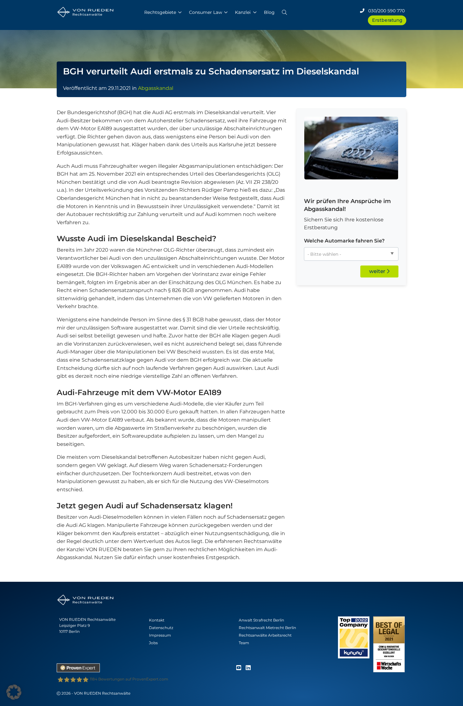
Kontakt (156, 620)
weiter (377, 271)
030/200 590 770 (384, 11)
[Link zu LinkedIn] (248, 668)
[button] (284, 11)
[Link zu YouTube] (238, 668)
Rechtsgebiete (160, 12)
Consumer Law (205, 12)
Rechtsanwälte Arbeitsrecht (265, 635)
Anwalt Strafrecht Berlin (261, 620)
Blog (269, 12)
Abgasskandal (155, 88)
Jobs (153, 642)
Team (244, 642)
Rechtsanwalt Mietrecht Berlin (267, 627)
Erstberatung (387, 20)
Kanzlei (243, 12)
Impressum (160, 635)
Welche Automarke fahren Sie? (344, 241)
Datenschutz (161, 627)
